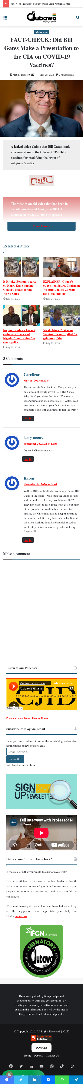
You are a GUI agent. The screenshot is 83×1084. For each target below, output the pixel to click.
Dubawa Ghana (40, 718)
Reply (27, 418)
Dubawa (38, 1055)
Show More (40, 226)
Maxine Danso (20, 74)
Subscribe (15, 759)
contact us (21, 916)
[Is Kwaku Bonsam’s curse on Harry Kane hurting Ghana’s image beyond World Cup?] (21, 267)
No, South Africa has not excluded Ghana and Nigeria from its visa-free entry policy (19, 336)
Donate (41, 1047)
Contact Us (52, 1055)
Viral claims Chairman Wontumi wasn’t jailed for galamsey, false (60, 334)
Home (27, 1055)
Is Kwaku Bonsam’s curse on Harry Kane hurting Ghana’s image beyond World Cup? (19, 287)
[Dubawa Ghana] (41, 17)
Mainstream (41, 32)
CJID (66, 1031)
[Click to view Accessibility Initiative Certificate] (41, 1040)
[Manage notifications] (9, 1074)
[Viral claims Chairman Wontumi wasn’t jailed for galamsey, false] (61, 315)
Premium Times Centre (18, 718)
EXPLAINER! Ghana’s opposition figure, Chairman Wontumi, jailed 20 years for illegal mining (61, 287)
